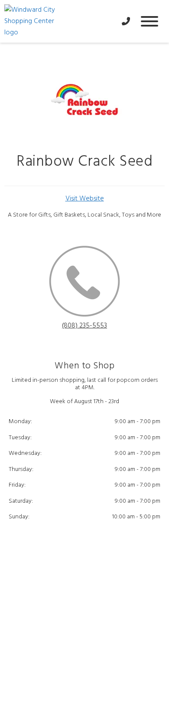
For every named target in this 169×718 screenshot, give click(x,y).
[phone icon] (84, 283)
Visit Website (84, 198)
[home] (58, 21)
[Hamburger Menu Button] (149, 21)
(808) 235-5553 (84, 325)
